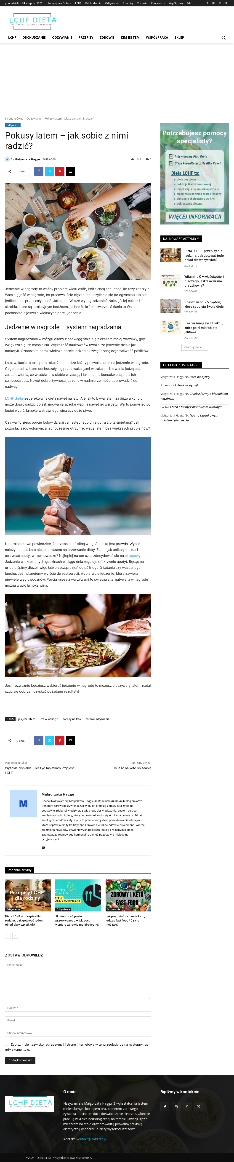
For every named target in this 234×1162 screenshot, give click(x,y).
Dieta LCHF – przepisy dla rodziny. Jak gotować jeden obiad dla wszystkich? (24, 920)
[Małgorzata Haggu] (8, 159)
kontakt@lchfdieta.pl (91, 1139)
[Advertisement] (117, 77)
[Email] (70, 171)
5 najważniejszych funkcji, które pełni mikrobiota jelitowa (203, 327)
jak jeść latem (26, 719)
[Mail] (43, 846)
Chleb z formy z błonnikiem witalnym (196, 407)
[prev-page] (8, 936)
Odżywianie (34, 118)
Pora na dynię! (199, 377)
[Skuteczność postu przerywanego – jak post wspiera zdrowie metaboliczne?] (78, 895)
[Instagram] (213, 3)
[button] (223, 37)
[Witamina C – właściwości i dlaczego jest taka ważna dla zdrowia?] (170, 280)
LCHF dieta (14, 398)
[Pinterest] (220, 3)
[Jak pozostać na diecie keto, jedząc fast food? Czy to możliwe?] (128, 895)
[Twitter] (226, 3)
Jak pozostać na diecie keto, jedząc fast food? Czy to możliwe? (125, 920)
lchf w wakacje (49, 719)
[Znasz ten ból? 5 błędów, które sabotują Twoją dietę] (170, 306)
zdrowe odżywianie (97, 719)
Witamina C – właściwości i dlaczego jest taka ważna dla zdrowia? (204, 281)
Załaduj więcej (193, 347)
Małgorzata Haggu (27, 159)
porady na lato (72, 719)
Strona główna (14, 118)
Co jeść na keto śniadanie (132, 768)
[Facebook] (207, 3)
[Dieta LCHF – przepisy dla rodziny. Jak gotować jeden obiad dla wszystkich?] (28, 895)
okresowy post (137, 555)
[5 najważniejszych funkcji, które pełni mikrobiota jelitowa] (170, 327)
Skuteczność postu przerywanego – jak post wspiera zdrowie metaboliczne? (77, 920)
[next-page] (15, 936)
